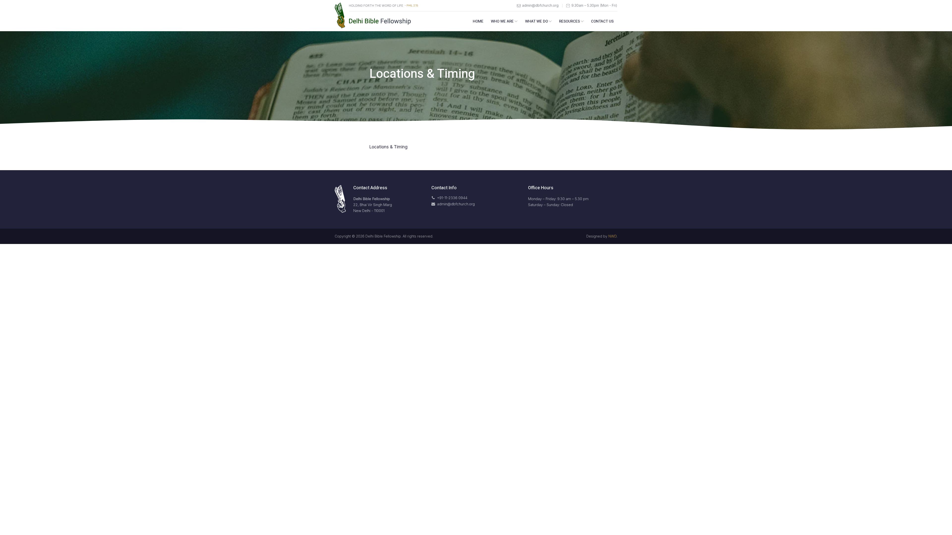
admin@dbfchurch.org (540, 5)
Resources (569, 21)
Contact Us (602, 21)
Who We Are (502, 21)
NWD (612, 236)
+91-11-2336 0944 (452, 198)
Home (478, 21)
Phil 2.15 (412, 5)
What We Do (536, 21)
